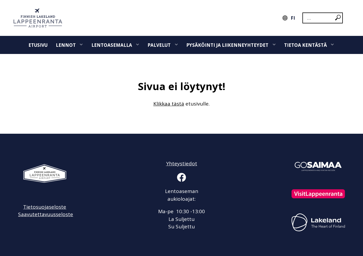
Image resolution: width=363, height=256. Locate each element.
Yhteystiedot (181, 163)
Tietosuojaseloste (44, 206)
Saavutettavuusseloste (45, 214)
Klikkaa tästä (168, 103)
